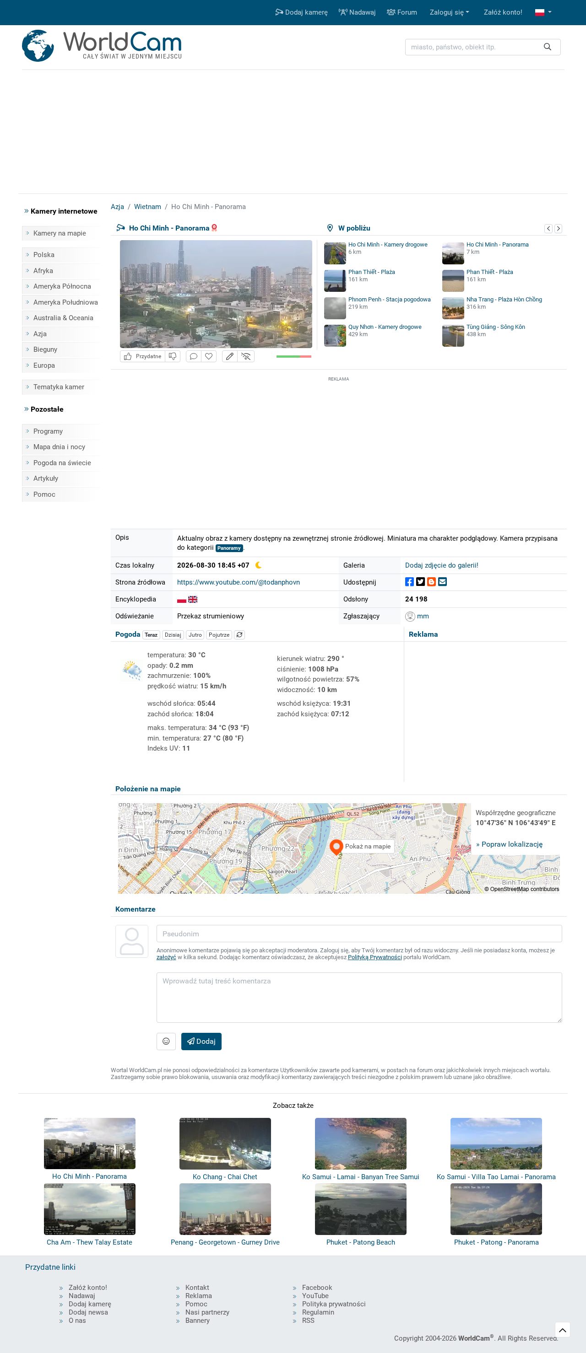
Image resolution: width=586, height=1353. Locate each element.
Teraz (151, 635)
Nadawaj (361, 12)
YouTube (315, 1296)
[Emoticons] (166, 1041)
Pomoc (44, 494)
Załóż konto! (503, 12)
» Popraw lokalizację (509, 844)
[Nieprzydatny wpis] (172, 356)
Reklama (198, 1296)
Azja (40, 334)
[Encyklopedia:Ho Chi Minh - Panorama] (181, 599)
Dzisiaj (173, 635)
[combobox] (483, 47)
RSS (308, 1320)
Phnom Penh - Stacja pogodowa (389, 299)
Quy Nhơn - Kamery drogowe (385, 326)
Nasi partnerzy (207, 1312)
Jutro (195, 635)
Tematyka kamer (58, 387)
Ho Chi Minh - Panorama (498, 244)
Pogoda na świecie (62, 463)
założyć (166, 957)
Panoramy (229, 548)
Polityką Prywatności (375, 957)
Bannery (197, 1320)
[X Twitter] (420, 582)
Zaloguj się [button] (447, 12)
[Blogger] (431, 582)
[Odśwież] (239, 634)
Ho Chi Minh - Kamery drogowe (388, 244)
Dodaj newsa (88, 1312)
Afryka (43, 271)
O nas (77, 1320)
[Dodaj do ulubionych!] (209, 356)
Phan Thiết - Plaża (371, 271)
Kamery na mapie (59, 233)
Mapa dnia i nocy (59, 447)
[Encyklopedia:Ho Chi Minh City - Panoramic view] (192, 599)
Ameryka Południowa (65, 302)
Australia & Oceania (63, 318)
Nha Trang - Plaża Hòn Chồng (504, 299)
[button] (543, 12)
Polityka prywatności (334, 1304)
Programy (48, 431)
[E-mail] (442, 582)
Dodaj (205, 1041)
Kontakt (197, 1287)
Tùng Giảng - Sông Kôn (496, 326)
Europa (44, 365)
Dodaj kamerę (305, 12)
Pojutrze (219, 635)
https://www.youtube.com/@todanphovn (238, 582)
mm (422, 616)
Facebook (317, 1287)
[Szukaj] (547, 47)
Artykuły (45, 478)
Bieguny (45, 349)
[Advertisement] (338, 448)
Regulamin (318, 1312)
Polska (43, 255)
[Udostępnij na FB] (409, 582)
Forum (406, 12)
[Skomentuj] (193, 356)
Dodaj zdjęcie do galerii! (441, 565)
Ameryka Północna (62, 286)
